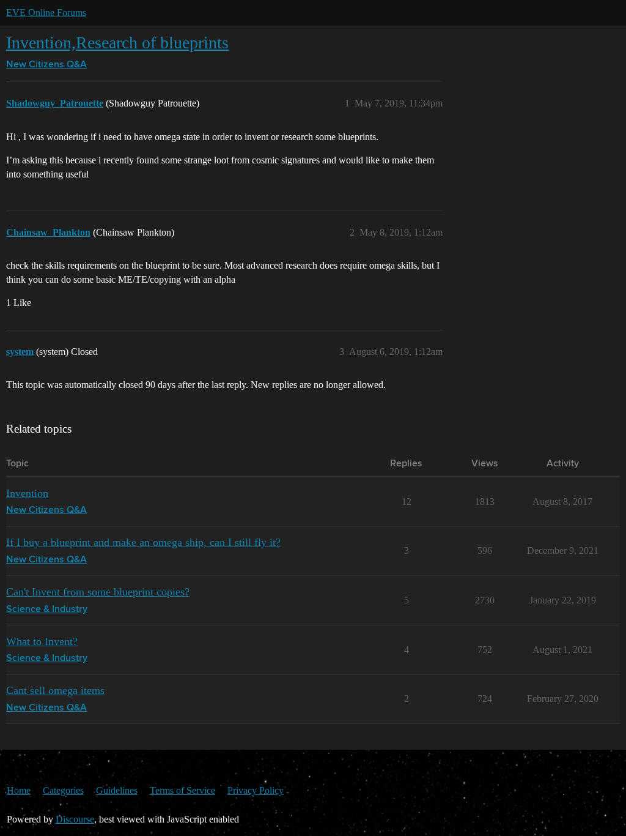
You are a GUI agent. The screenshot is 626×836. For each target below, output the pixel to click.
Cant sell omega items (55, 690)
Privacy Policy (255, 790)
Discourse (75, 819)
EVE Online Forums (46, 12)
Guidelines (117, 790)
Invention (27, 493)
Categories (63, 790)
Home (19, 790)
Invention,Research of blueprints (117, 42)
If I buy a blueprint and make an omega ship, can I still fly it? (143, 542)
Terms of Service (182, 790)
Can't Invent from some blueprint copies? (98, 592)
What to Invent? (42, 641)
